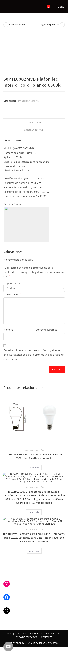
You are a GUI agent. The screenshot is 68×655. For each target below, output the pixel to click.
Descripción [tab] (34, 122)
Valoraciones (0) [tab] (34, 130)
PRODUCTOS (36, 633)
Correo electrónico (47, 329)
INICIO (9, 633)
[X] (6, 610)
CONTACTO (46, 637)
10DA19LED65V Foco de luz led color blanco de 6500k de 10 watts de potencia (34, 456)
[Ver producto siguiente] (62, 24)
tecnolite (34, 100)
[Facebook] (6, 597)
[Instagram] (6, 584)
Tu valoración (12, 294)
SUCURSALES (52, 633)
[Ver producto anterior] (5, 24)
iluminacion (22, 100)
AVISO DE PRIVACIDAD (27, 637)
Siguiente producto (50, 24)
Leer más (34, 467)
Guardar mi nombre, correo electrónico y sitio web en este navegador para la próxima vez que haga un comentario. (33, 355)
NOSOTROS (21, 633)
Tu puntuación (13, 283)
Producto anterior (17, 24)
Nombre (9, 329)
